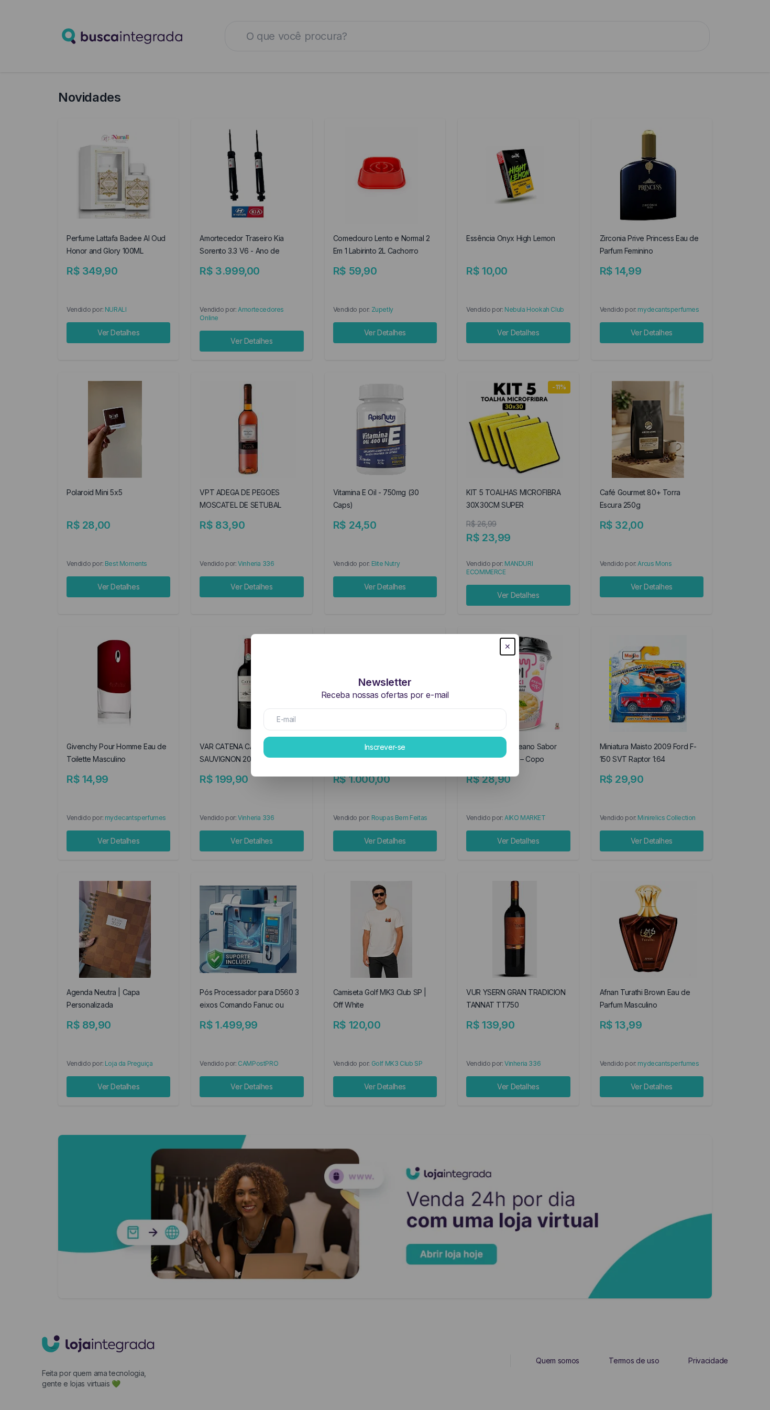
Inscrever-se (385, 746)
